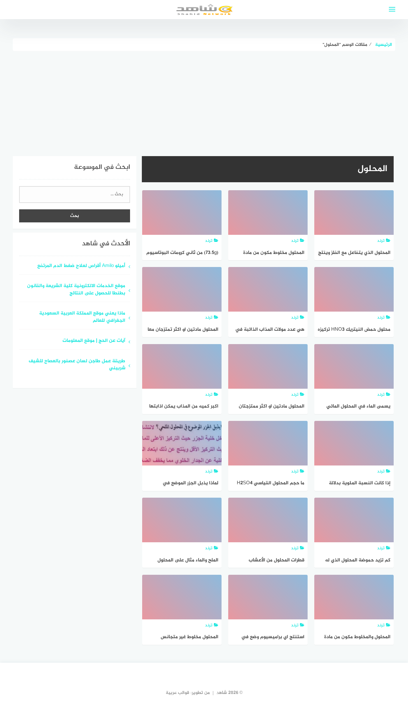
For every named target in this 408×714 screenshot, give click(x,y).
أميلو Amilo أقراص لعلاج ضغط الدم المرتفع (81, 266)
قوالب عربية (177, 692)
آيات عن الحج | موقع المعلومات (93, 341)
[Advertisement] (204, 98)
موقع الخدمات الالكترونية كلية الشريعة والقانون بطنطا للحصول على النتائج (76, 290)
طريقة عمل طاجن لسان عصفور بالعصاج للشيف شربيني (77, 365)
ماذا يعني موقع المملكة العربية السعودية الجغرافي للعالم (82, 317)
